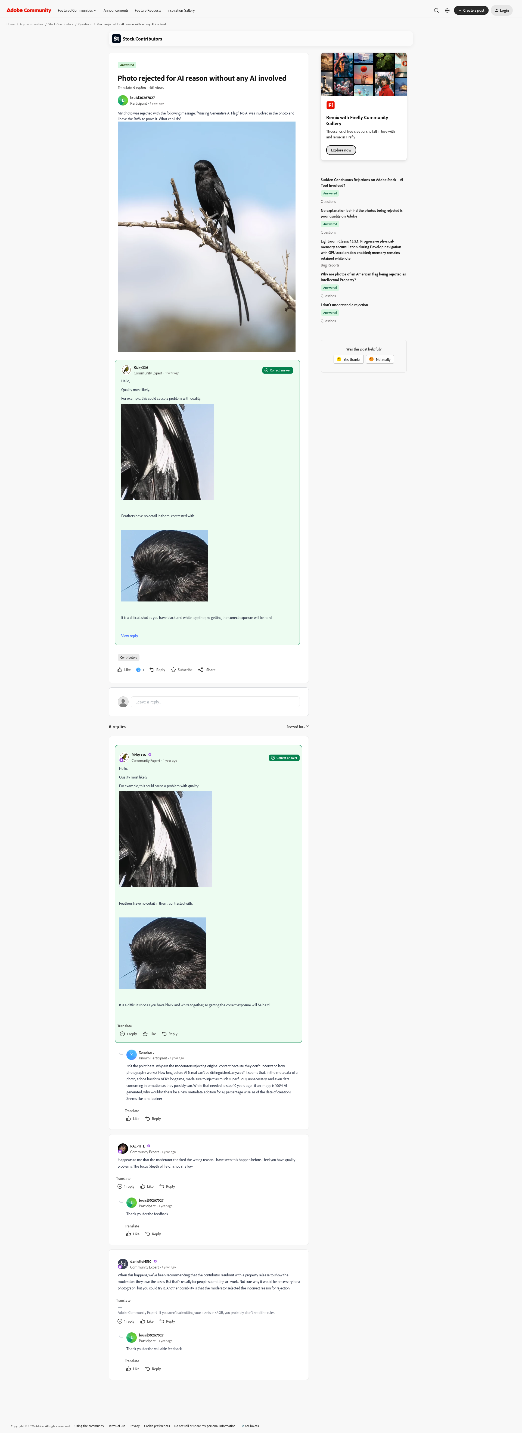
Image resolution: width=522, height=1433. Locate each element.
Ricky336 (141, 367)
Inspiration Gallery (181, 10)
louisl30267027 (142, 97)
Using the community (89, 1426)
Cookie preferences (157, 1426)
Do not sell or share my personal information (204, 1426)
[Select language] (447, 10)
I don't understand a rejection (344, 304)
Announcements (116, 10)
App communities (31, 24)
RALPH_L (137, 1146)
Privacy (135, 1426)
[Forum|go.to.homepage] (29, 10)
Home (11, 24)
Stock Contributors (60, 24)
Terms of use (116, 1426)
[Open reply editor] (209, 702)
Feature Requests (148, 10)
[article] (208, 894)
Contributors (128, 657)
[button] (471, 10)
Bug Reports (330, 265)
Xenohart (146, 1052)
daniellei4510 (140, 1261)
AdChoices (252, 1426)
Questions (85, 24)
